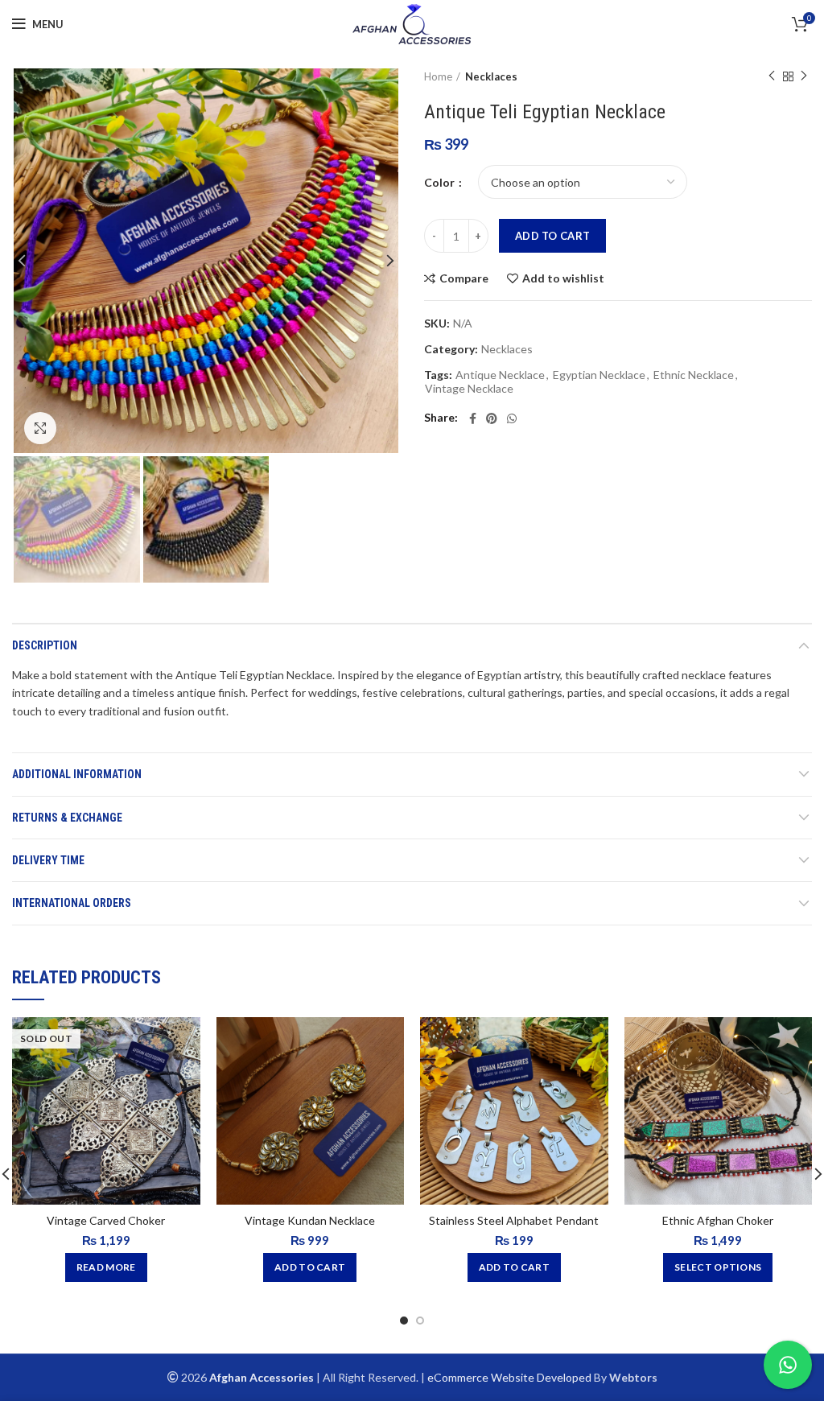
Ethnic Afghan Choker (717, 1220)
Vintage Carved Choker (106, 1220)
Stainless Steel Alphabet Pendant (514, 1220)
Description (44, 645)
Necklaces (491, 76)
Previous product (772, 76)
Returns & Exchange (67, 817)
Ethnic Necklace (693, 375)
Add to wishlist (563, 278)
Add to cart (552, 235)
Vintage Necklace (469, 388)
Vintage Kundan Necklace (310, 1220)
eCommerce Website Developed (509, 1377)
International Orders (71, 902)
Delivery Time (48, 860)
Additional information (77, 774)
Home (438, 76)
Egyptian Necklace (599, 375)
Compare (463, 278)
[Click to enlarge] (40, 428)
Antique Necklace (500, 375)
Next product (804, 76)
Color (440, 182)
